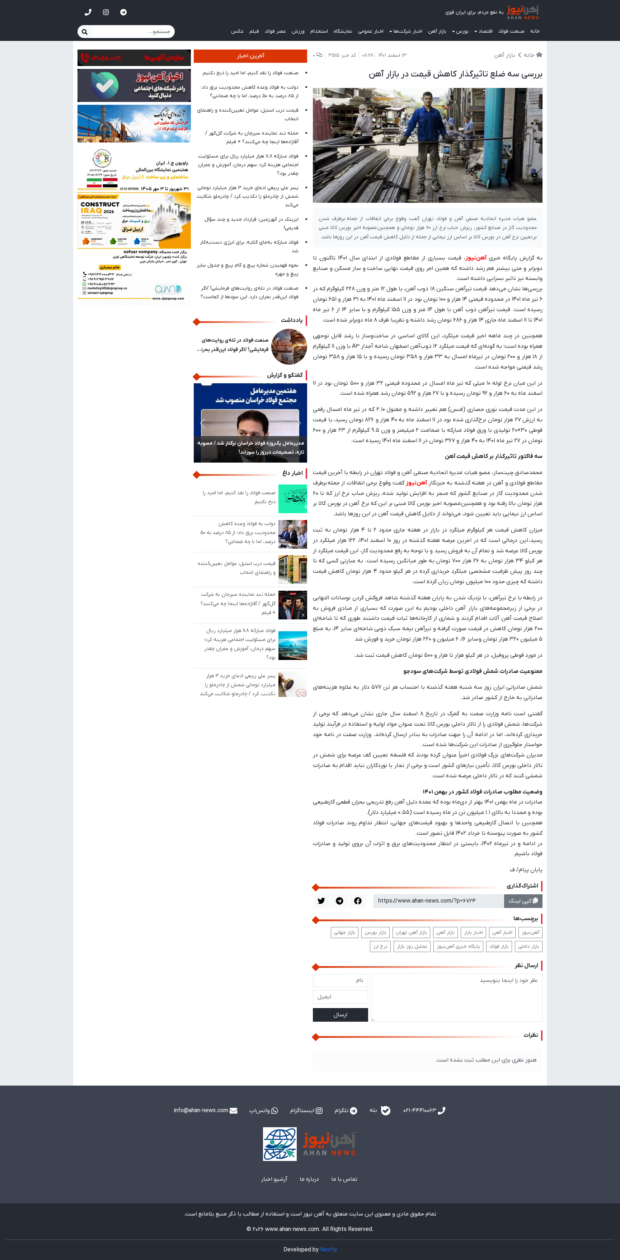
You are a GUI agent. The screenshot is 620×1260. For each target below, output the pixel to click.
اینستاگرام (303, 1110)
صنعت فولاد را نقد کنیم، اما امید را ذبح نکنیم (251, 73)
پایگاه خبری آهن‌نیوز (458, 946)
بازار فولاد (499, 946)
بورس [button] (462, 31)
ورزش (298, 31)
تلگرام (342, 1110)
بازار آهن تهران (411, 932)
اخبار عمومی (371, 31)
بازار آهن (437, 31)
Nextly (328, 1250)
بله (374, 1110)
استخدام (319, 31)
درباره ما (309, 1179)
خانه (535, 31)
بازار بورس (375, 932)
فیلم (254, 31)
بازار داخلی (528, 946)
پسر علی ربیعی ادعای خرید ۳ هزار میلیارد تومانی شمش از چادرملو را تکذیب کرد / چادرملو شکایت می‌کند (248, 196)
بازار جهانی (344, 932)
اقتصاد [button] (486, 31)
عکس (237, 31)
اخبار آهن (502, 932)
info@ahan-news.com (202, 1110)
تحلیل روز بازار (412, 946)
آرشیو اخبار (274, 1179)
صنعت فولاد (511, 31)
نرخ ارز (380, 946)
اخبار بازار (473, 932)
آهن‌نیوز (530, 932)
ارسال (340, 1014)
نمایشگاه (343, 31)
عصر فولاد (275, 31)
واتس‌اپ (260, 1110)
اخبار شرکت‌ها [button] (408, 31)
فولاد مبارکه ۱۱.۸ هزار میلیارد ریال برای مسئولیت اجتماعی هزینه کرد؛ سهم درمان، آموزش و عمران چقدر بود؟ (248, 165)
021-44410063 (420, 1110)
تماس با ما (344, 1179)
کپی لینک (521, 901)
